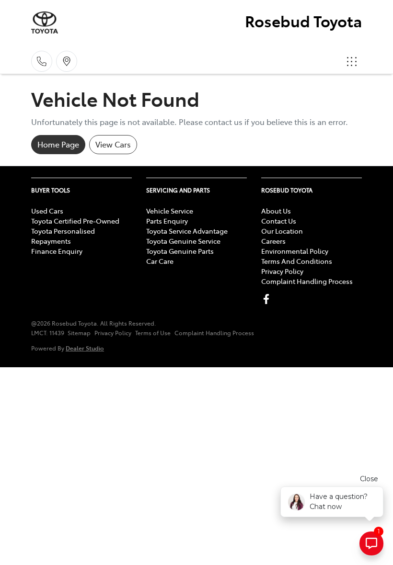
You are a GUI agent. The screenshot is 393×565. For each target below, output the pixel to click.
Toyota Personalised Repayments (63, 236)
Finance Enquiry (56, 251)
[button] (351, 61)
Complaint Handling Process (307, 281)
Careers (273, 241)
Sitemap (79, 333)
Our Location (282, 231)
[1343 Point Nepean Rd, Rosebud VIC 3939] (66, 61)
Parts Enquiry (167, 221)
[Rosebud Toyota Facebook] (268, 299)
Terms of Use (153, 333)
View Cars (113, 144)
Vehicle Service (169, 210)
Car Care (159, 261)
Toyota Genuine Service (183, 241)
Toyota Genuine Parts (180, 251)
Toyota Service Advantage (187, 231)
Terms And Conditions (296, 261)
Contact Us (278, 221)
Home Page (58, 144)
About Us (276, 210)
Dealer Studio (85, 348)
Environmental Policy (294, 251)
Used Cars (47, 210)
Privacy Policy (282, 271)
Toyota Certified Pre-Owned (75, 221)
